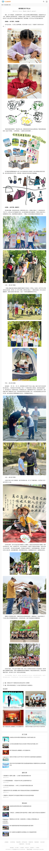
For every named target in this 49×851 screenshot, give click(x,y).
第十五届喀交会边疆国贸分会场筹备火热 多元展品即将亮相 (23, 832)
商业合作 (27, 847)
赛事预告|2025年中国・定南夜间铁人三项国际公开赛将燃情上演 (24, 819)
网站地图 (12, 847)
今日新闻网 (12, 1)
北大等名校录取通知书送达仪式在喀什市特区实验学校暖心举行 (24, 743)
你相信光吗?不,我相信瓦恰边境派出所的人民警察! (18, 682)
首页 (2, 4)
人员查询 (37, 847)
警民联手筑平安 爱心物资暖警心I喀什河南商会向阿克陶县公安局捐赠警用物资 (21, 790)
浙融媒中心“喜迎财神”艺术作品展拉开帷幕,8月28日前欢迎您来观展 (19, 795)
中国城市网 (30, 842)
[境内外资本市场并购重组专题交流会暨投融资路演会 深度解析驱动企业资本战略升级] (6, 765)
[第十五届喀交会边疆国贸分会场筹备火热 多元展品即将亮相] (6, 834)
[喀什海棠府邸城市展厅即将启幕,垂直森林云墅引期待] (6, 827)
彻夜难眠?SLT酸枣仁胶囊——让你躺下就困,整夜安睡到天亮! (17, 775)
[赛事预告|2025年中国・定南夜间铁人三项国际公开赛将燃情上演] (6, 821)
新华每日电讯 (24, 842)
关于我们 (17, 847)
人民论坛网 (42, 842)
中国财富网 (36, 842)
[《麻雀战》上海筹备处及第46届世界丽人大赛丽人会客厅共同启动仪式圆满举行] (6, 814)
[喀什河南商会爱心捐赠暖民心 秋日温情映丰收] (13, 717)
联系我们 (32, 847)
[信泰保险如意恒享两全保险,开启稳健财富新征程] (6, 808)
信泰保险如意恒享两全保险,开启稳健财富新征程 (20, 806)
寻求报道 (22, 847)
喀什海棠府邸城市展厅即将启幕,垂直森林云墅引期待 (21, 825)
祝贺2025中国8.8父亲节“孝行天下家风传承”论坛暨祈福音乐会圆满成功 (25, 756)
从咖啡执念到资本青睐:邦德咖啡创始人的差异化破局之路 (16, 707)
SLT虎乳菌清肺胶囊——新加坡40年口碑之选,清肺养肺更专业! (18, 780)
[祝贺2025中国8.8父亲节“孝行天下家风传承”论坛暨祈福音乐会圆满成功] (35, 717)
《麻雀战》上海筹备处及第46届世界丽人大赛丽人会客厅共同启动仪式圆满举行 (27, 812)
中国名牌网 (18, 842)
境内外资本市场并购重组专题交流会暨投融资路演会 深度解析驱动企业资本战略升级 (28, 764)
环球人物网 (28, 844)
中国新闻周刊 (21, 844)
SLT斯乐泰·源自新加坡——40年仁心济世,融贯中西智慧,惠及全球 (18, 785)
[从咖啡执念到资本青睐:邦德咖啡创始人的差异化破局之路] (13, 699)
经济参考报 (12, 842)
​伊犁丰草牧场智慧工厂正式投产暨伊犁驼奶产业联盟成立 (19, 685)
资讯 (10, 4)
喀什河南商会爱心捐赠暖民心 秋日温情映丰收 (13, 726)
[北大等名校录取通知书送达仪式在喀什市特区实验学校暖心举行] (35, 699)
